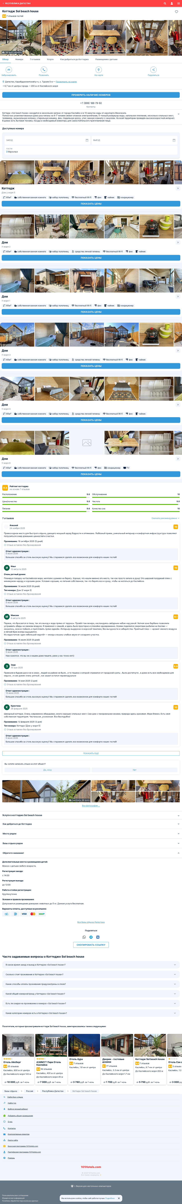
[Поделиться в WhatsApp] (84, 937)
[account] (171, 3)
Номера (19, 59)
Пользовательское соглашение (15, 1195)
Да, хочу (47, 770)
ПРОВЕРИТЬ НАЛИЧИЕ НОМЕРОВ (91, 95)
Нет (134, 770)
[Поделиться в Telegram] (91, 937)
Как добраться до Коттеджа (74, 59)
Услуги (50, 59)
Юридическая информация (13, 1198)
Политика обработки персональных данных (20, 1201)
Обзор (5, 59)
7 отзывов (35, 59)
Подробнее (110, 1198)
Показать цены (91, 203)
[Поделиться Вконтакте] (97, 937)
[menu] (178, 3)
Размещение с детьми (106, 59)
